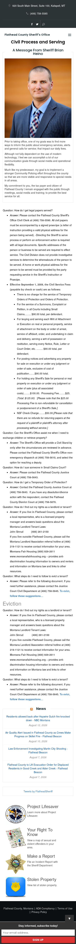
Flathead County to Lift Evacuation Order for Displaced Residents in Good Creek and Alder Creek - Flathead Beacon (38, 768)
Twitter (37, 24)
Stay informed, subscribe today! (38, 926)
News (41, 708)
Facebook (32, 24)
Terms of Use (64, 908)
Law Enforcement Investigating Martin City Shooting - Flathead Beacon (38, 750)
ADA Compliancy (45, 908)
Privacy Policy (39, 912)
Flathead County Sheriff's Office (27, 35)
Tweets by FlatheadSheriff (38, 791)
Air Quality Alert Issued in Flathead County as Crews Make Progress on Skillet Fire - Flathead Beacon (38, 734)
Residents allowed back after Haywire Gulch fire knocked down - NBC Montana (38, 718)
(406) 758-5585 (39, 13)
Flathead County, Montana (18, 908)
